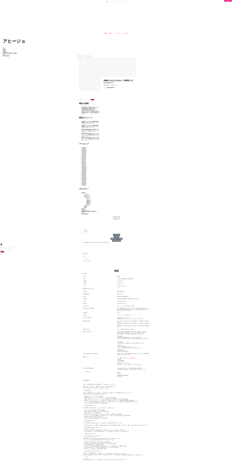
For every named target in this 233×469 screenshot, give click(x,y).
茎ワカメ (88, 204)
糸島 (4, 54)
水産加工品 (84, 59)
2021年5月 (84, 159)
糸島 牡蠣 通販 (6, 55)
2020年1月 (84, 180)
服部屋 (105, 33)
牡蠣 (83, 61)
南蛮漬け (88, 200)
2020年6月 (84, 174)
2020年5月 (84, 175)
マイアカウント (117, 33)
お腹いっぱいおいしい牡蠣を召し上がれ (90, 111)
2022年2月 (84, 147)
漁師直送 (88, 201)
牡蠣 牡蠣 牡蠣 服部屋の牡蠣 (88, 108)
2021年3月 (84, 162)
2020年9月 (84, 170)
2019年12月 (84, 182)
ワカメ (87, 199)
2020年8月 (84, 171)
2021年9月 (84, 154)
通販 (110, 33)
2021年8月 (84, 155)
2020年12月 (84, 166)
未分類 (4, 50)
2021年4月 (84, 161)
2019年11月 (84, 183)
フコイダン (86, 195)
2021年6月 (84, 158)
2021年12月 (84, 150)
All (3, 47)
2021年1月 (84, 165)
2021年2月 (84, 163)
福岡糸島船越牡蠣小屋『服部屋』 (10, 53)
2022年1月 (84, 149)
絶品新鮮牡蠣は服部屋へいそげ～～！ (90, 109)
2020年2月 (84, 179)
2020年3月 (84, 178)
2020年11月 (84, 167)
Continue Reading (110, 87)
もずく (87, 197)
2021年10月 (84, 153)
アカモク (86, 193)
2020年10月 (84, 168)
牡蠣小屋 (5, 51)
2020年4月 (84, 176)
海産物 (84, 60)
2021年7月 (84, 157)
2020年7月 (84, 172)
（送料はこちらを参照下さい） (130, 358)
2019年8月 (84, 184)
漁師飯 (87, 203)
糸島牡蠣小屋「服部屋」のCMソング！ (90, 107)
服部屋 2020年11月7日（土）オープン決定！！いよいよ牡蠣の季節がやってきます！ (90, 135)
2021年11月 (84, 151)
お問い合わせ (126, 33)
